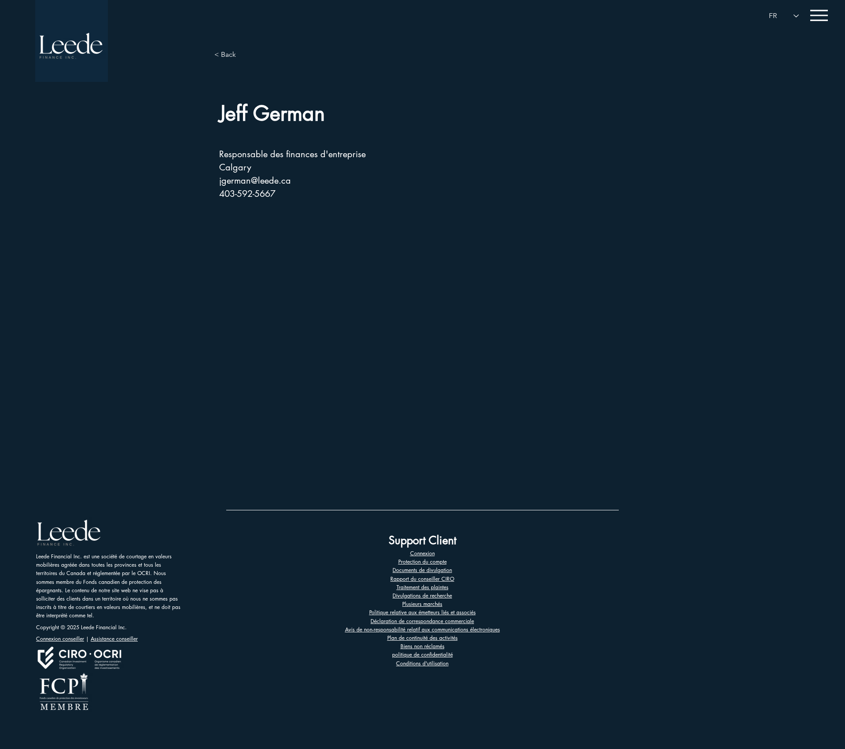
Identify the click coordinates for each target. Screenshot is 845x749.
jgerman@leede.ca (255, 180)
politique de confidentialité (422, 654)
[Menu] (818, 15)
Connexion (422, 553)
